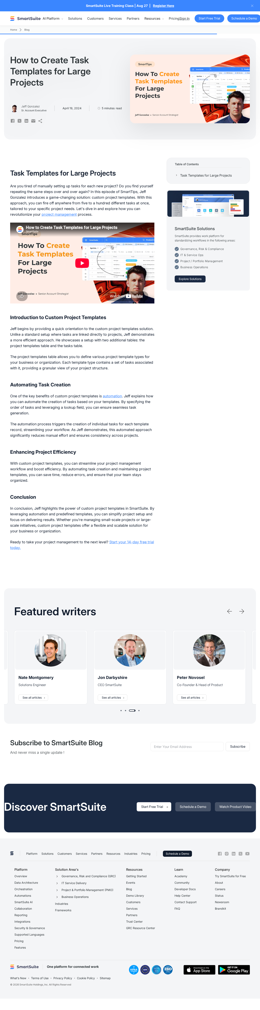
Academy (180, 876)
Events (130, 882)
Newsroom (222, 902)
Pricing (174, 18)
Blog (129, 889)
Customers (95, 18)
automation (112, 396)
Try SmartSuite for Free (230, 876)
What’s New (18, 978)
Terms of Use (40, 978)
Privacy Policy (62, 978)
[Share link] (40, 120)
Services (115, 18)
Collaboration (23, 908)
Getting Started (136, 876)
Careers (220, 889)
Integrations (22, 921)
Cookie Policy (86, 978)
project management (59, 214)
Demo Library (135, 895)
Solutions (75, 18)
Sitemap (105, 978)
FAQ (177, 908)
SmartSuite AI (23, 902)
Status (219, 895)
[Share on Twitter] (19, 120)
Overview (20, 876)
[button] (53, 18)
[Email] (33, 120)
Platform (31, 853)
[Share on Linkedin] (26, 120)
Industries (130, 853)
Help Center (182, 895)
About (219, 882)
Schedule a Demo (177, 853)
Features (20, 947)
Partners (133, 18)
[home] (25, 18)
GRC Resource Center (140, 928)
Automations (22, 895)
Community (182, 882)
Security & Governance (29, 928)
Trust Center (134, 921)
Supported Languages (29, 934)
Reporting (20, 915)
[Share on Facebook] (12, 120)
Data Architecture (26, 882)
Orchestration (23, 889)
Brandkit (220, 908)
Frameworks (63, 910)
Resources (113, 853)
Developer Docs (185, 889)
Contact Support (185, 902)
